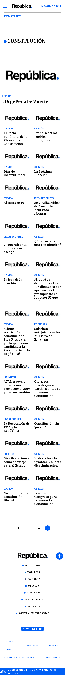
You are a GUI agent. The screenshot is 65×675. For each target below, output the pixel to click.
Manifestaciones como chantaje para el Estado (17, 462)
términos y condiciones (19, 658)
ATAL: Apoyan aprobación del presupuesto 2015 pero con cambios (17, 387)
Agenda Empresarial (34, 613)
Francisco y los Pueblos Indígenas (45, 136)
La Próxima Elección (43, 173)
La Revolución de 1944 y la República (17, 427)
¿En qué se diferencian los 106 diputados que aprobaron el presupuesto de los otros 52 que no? (47, 290)
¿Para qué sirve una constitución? (47, 242)
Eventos (33, 606)
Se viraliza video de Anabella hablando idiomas (47, 208)
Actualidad (34, 565)
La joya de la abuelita (13, 281)
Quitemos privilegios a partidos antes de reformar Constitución (47, 389)
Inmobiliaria (33, 599)
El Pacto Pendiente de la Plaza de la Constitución (15, 138)
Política (34, 572)
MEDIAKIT (32, 646)
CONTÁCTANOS (52, 658)
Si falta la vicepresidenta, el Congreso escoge (15, 246)
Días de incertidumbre (15, 173)
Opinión (34, 586)
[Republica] (22, 6)
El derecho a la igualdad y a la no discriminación (47, 462)
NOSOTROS (55, 646)
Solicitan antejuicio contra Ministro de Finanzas (47, 334)
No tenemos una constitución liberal (16, 496)
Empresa (33, 579)
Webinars (34, 592)
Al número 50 (14, 202)
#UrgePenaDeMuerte (25, 101)
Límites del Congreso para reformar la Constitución (45, 498)
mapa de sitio (10, 646)
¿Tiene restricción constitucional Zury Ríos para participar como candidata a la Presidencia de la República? (17, 341)
